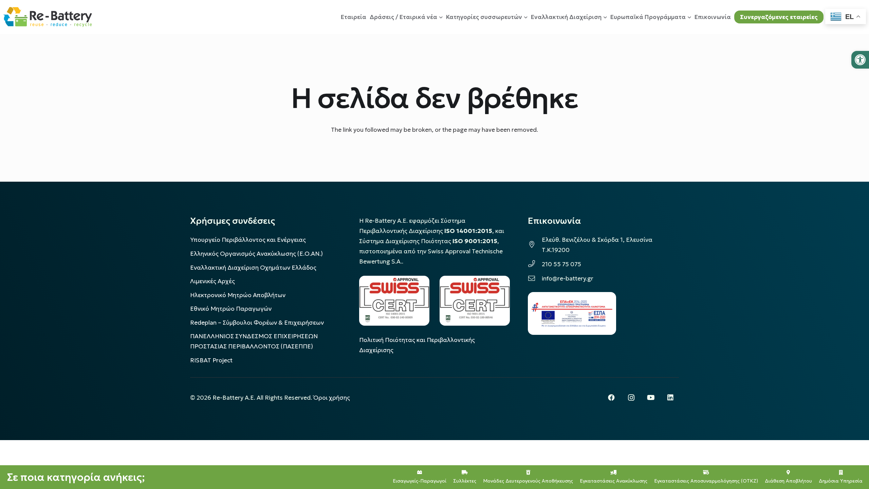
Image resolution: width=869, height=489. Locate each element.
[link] (860, 60)
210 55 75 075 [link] (561, 264)
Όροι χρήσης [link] (331, 397)
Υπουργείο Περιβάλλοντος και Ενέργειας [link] (248, 239)
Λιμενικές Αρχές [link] (212, 281)
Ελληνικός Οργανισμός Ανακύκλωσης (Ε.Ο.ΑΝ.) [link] (256, 253)
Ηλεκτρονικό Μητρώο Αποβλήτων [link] (237, 295)
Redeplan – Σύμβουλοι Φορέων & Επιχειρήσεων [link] (257, 322)
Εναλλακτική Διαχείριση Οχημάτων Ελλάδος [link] (253, 267)
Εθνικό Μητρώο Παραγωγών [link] (231, 308)
